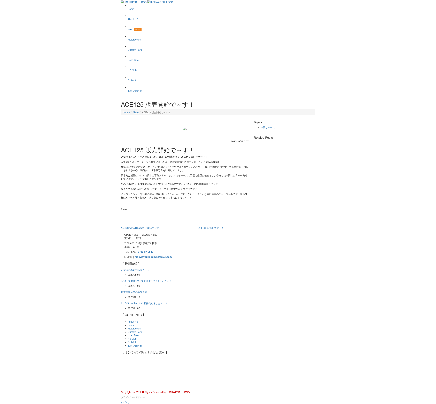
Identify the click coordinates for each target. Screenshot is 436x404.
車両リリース (268, 127)
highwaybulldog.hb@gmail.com (153, 256)
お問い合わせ (135, 345)
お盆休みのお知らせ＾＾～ (135, 270)
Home (126, 112)
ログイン (125, 402)
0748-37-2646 (145, 251)
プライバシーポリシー (133, 397)
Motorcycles (134, 328)
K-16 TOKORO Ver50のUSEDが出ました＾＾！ (146, 281)
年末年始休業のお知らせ (134, 292)
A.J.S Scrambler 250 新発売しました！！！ (144, 303)
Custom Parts (135, 332)
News (136, 112)
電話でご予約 (128, 388)
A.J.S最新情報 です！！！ (212, 228)
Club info (132, 342)
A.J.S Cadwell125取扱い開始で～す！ (141, 228)
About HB (133, 321)
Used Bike (133, 335)
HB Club (132, 338)
